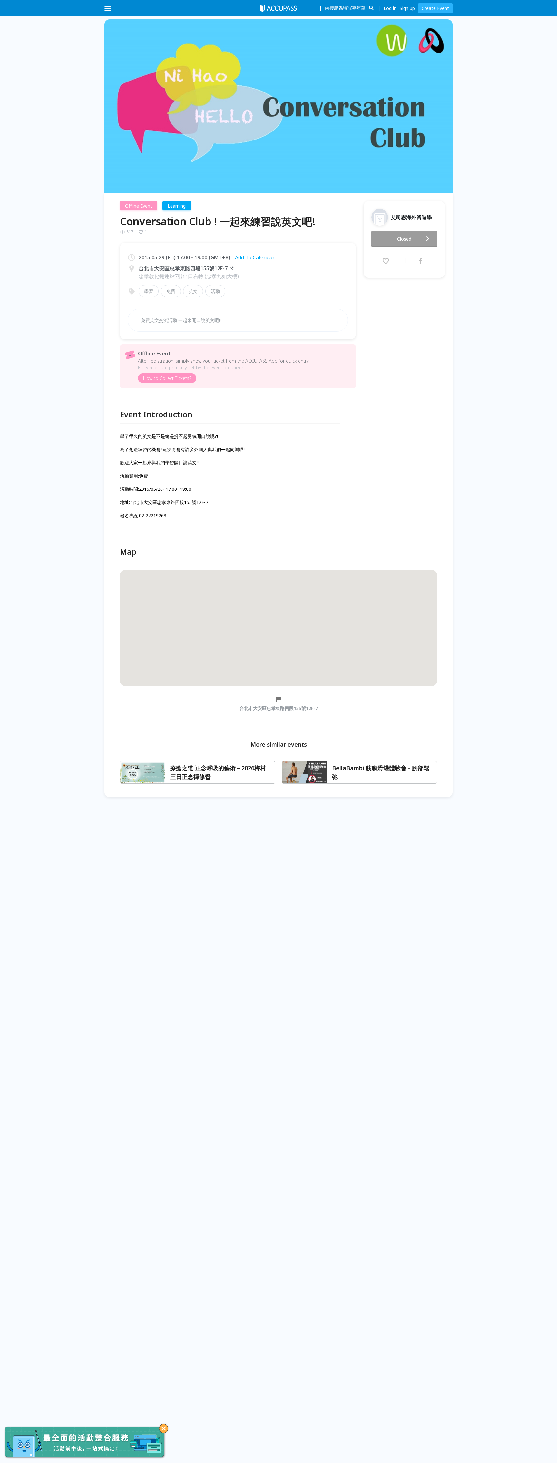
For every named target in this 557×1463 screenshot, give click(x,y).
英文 (193, 291)
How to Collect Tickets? (167, 378)
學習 (148, 291)
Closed (404, 239)
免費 (170, 291)
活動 (215, 291)
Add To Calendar (255, 257)
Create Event (435, 8)
